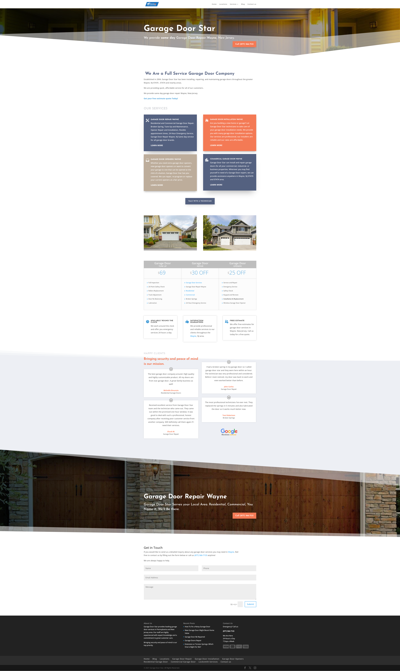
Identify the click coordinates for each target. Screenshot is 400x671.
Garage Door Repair (182, 659)
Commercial (190, 295)
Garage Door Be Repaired (195, 637)
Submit (250, 604)
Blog (243, 4)
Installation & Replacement (233, 299)
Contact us (252, 4)
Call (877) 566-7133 (244, 44)
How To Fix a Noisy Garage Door (197, 626)
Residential (190, 291)
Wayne (193, 336)
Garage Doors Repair (193, 640)
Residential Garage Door (156, 661)
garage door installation (225, 130)
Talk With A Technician (200, 201)
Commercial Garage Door (183, 661)
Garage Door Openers (233, 659)
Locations (223, 4)
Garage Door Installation (207, 659)
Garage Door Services (194, 283)
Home (214, 4)
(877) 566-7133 (200, 555)
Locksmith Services (208, 661)
